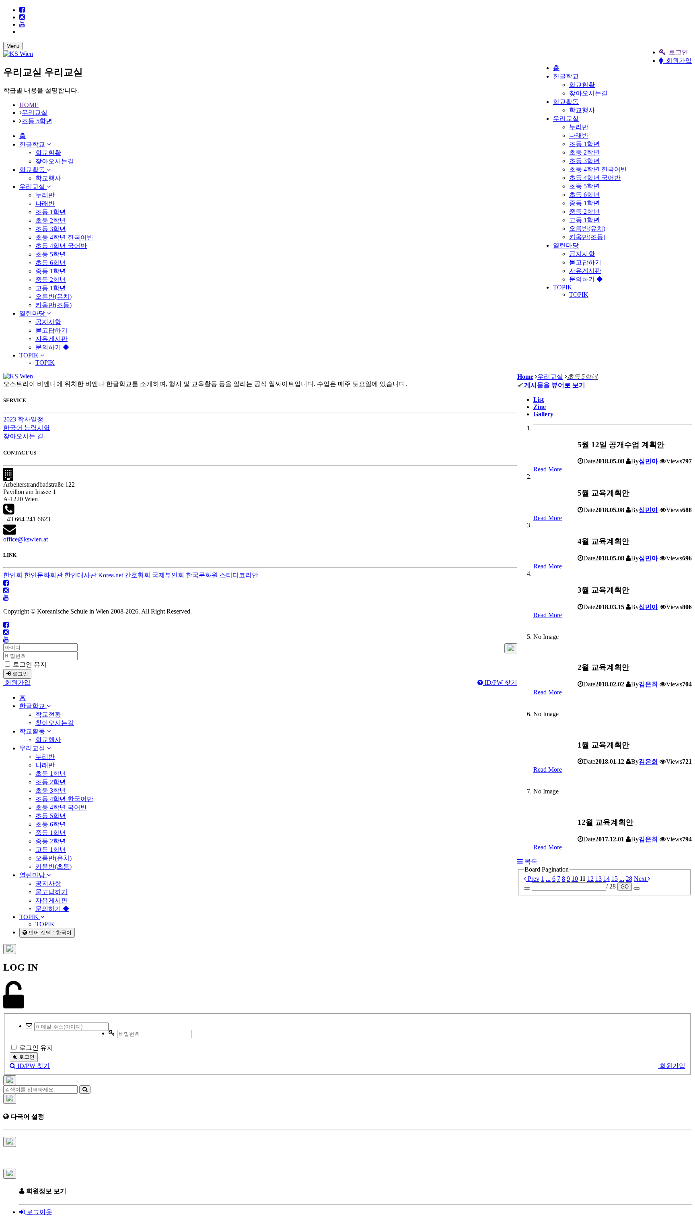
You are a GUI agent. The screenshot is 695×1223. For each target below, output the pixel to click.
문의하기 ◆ (586, 279)
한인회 (13, 575)
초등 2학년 (584, 152)
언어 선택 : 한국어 (49, 933)
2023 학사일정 (23, 419)
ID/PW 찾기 (500, 682)
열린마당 (566, 245)
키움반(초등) (587, 236)
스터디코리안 (239, 575)
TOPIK (562, 287)
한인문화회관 (43, 575)
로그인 (677, 52)
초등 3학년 (584, 160)
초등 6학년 (584, 194)
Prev (532, 878)
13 (598, 878)
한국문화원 (202, 575)
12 (590, 878)
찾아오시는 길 (23, 436)
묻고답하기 (585, 262)
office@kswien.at (25, 539)
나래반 (578, 135)
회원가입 (677, 60)
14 (606, 878)
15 (614, 878)
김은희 (648, 684)
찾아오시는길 (588, 93)
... (548, 878)
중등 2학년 (584, 211)
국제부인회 (168, 575)
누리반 (578, 127)
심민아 (648, 461)
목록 (530, 861)
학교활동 (566, 101)
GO (625, 887)
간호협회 (137, 575)
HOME (29, 104)
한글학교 (566, 76)
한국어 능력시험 (26, 427)
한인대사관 (80, 575)
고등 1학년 (584, 220)
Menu (12, 46)
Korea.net (110, 575)
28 (629, 878)
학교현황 (582, 84)
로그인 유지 (29, 664)
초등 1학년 (584, 143)
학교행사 (582, 110)
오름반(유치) (587, 228)
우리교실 (566, 118)
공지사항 (582, 253)
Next (641, 878)
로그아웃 (38, 1212)
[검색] (84, 1089)
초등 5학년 (584, 186)
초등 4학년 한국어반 (598, 169)
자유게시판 (585, 270)
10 (575, 878)
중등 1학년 (584, 203)
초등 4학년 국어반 (595, 177)
